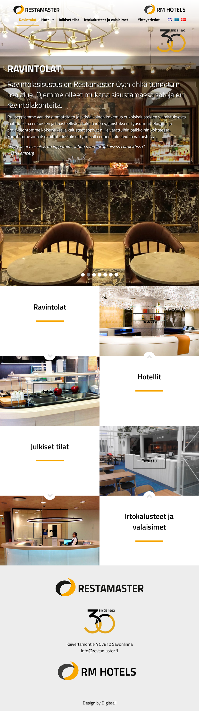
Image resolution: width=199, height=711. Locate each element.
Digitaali (109, 703)
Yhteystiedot (149, 20)
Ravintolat (27, 20)
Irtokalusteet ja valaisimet (106, 20)
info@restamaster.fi (99, 650)
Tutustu (49, 391)
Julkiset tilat (69, 20)
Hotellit (47, 20)
